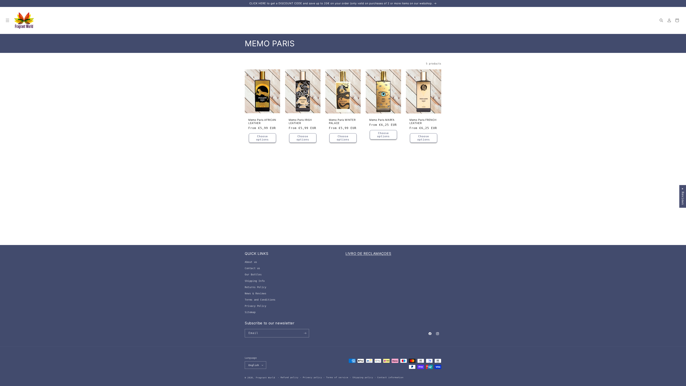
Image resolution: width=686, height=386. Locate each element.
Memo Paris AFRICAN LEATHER (262, 121)
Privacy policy (312, 377)
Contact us (252, 268)
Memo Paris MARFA (382, 119)
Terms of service (337, 377)
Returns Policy (255, 287)
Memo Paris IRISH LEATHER (300, 121)
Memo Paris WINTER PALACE (342, 121)
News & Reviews (255, 293)
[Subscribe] (305, 333)
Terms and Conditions (260, 299)
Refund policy (290, 377)
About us (251, 262)
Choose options (262, 138)
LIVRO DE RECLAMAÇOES (368, 253)
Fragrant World (265, 378)
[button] (7, 20)
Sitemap (250, 312)
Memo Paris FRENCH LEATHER (422, 121)
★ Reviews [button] (682, 196)
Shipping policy (362, 377)
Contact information (390, 377)
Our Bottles (253, 274)
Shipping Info (255, 280)
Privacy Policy (255, 306)
